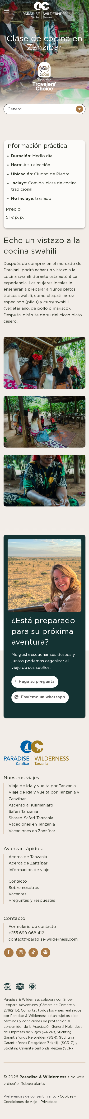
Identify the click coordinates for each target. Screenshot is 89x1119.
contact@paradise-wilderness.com (43, 939)
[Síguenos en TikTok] (33, 952)
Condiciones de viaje (20, 1102)
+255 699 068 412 (26, 933)
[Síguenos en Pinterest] (45, 952)
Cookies (66, 1096)
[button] (7, 11)
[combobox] (44, 109)
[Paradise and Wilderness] (44, 11)
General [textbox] (15, 109)
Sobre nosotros (24, 888)
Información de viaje (29, 870)
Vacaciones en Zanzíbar (32, 831)
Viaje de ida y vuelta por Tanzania (42, 786)
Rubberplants (33, 1084)
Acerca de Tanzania (28, 857)
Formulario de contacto (32, 927)
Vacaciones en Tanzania (32, 824)
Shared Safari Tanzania (31, 818)
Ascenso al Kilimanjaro (31, 805)
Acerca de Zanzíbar (28, 863)
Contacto (18, 881)
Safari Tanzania (23, 812)
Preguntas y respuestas (32, 900)
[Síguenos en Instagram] (21, 952)
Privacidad (49, 1102)
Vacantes (17, 894)
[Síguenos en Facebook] (9, 952)
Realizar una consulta (60, 1110)
